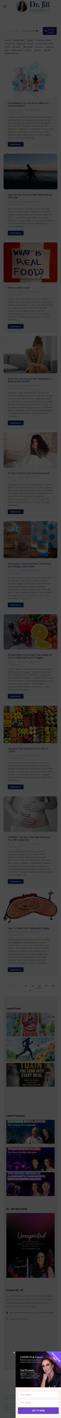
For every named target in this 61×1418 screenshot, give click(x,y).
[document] (30, 709)
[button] (14, 1352)
